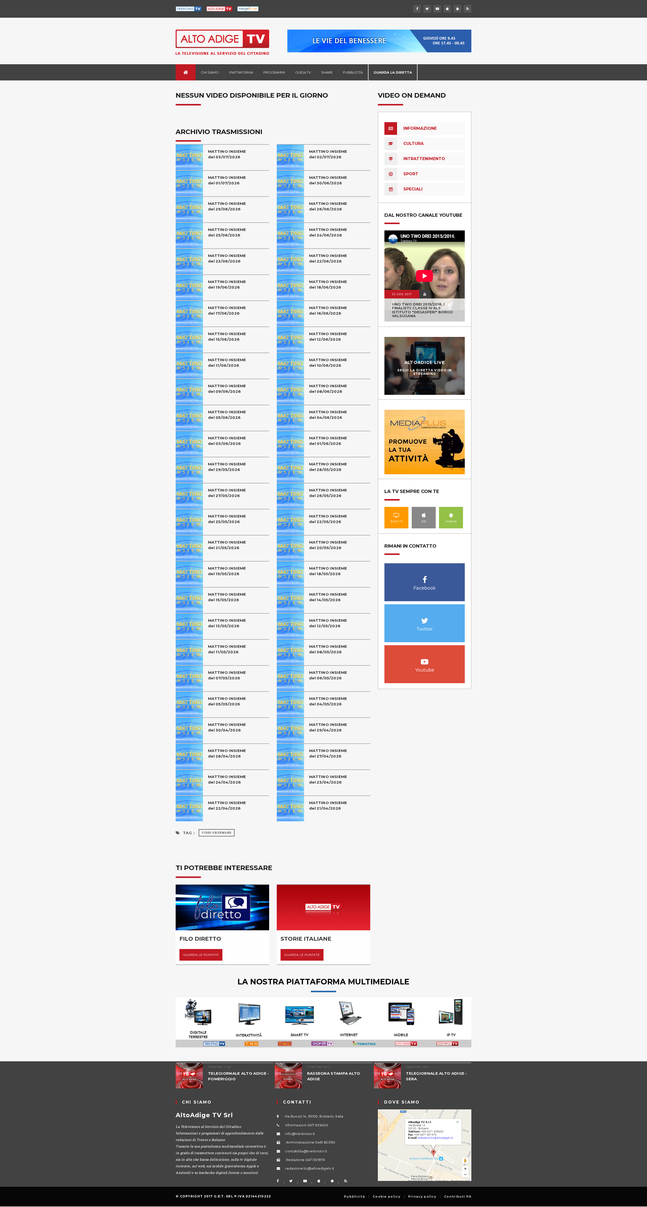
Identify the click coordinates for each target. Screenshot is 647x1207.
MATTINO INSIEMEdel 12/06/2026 (328, 336)
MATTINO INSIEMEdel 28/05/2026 (328, 467)
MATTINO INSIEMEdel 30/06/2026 (328, 180)
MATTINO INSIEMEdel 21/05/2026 (227, 545)
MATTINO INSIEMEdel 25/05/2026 (227, 519)
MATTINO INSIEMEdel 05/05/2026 (227, 701)
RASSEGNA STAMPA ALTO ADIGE (333, 1076)
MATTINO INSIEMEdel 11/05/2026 (227, 649)
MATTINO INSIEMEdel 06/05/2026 (328, 675)
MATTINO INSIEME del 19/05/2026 (227, 571)
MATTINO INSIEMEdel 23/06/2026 (227, 258)
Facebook (424, 577)
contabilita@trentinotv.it (306, 1151)
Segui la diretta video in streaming (424, 371)
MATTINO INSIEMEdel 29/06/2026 (227, 206)
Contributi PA (457, 1196)
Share (327, 72)
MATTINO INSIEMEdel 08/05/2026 (328, 649)
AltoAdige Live (424, 362)
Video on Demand (217, 832)
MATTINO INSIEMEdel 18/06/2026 (328, 284)
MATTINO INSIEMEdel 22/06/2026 (328, 258)
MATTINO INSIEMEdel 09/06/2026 (227, 388)
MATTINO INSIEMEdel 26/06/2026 (328, 206)
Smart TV (396, 515)
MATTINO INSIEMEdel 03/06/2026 (227, 441)
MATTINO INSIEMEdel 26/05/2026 (328, 493)
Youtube (424, 659)
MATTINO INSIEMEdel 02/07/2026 (328, 154)
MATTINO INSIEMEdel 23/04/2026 (328, 779)
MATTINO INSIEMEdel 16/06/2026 (328, 310)
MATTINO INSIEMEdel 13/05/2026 (227, 623)
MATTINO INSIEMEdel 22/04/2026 (227, 805)
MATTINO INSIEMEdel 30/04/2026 (227, 727)
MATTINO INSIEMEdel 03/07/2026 (227, 154)
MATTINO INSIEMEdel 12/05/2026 (328, 623)
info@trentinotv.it (300, 1134)
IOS (424, 515)
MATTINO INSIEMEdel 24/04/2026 (227, 779)
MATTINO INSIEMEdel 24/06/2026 (328, 232)
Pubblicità (353, 72)
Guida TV (303, 72)
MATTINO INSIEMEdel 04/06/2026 (328, 414)
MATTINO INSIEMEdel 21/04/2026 (328, 805)
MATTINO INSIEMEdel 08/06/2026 (328, 388)
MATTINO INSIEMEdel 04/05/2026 (328, 701)
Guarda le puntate (201, 955)
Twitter (424, 618)
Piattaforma (241, 72)
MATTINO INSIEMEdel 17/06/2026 (227, 310)
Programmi (274, 72)
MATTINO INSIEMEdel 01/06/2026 (328, 441)
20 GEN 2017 (402, 294)
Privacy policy (422, 1196)
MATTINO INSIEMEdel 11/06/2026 (227, 362)
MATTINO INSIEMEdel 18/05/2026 (328, 571)
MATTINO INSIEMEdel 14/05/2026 (328, 597)
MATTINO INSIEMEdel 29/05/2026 (227, 467)
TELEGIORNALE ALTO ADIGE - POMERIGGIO (238, 1076)
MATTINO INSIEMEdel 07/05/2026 (227, 675)
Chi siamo (210, 72)
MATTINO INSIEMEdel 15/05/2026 (227, 597)
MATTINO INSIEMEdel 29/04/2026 (328, 727)
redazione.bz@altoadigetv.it (309, 1168)
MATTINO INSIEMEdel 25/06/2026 (227, 232)
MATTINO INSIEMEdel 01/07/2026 (227, 180)
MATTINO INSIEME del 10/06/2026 (328, 362)
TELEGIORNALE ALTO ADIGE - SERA (436, 1076)
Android (451, 515)
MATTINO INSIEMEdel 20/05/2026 (328, 545)
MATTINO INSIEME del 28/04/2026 (227, 753)
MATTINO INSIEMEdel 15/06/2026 (227, 336)
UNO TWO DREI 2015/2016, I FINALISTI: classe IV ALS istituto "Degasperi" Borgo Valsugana (422, 310)
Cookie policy (386, 1196)
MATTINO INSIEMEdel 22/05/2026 (328, 519)
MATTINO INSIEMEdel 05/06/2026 (227, 414)
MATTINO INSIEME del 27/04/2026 (328, 753)
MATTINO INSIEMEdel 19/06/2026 (227, 284)
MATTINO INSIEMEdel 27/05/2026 (227, 493)
